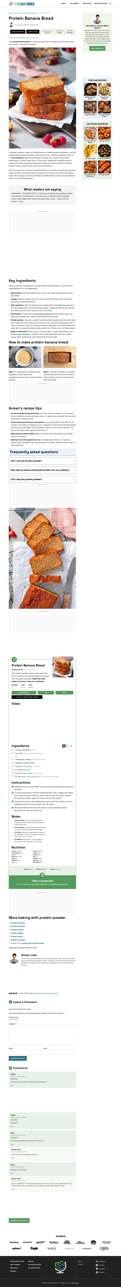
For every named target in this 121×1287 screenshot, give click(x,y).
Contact (80, 1264)
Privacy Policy (75, 1283)
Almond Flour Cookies (104, 97)
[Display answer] (74, 461)
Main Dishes (87, 3)
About (63, 3)
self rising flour (26, 766)
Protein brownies (18, 923)
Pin (46, 692)
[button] (44, 32)
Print (64, 692)
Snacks (31, 1261)
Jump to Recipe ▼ (17, 32)
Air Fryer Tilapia (90, 158)
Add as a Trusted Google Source (27, 697)
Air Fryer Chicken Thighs (104, 115)
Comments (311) (47, 31)
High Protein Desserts (30, 13)
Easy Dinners (15, 1264)
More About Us (97, 48)
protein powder (27, 773)
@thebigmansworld (39, 884)
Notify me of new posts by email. (20, 1009)
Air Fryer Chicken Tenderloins (90, 175)
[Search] (110, 3)
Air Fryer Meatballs (104, 158)
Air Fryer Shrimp (104, 141)
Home (10, 13)
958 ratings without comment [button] (45, 993)
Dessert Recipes (17, 13)
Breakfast (14, 1268)
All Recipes (74, 3)
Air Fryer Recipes (100, 3)
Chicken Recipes (34, 1268)
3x (71, 746)
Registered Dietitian (101, 43)
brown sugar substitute (30, 776)
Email (45, 1048)
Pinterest (102, 1272)
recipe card (32, 288)
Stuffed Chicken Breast (90, 97)
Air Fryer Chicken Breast (90, 141)
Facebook (102, 1269)
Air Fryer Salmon (104, 174)
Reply (12, 1085)
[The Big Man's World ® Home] (22, 3)
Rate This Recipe (24, 692)
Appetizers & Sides (17, 1261)
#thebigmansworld (60, 884)
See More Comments (19, 1220)
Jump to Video (32, 32)
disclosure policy (35, 37)
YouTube (101, 1265)
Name (11, 1048)
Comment (12, 1024)
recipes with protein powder (33, 943)
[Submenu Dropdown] (67, 3)
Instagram (102, 1261)
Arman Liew (19, 25)
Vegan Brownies (90, 115)
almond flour (26, 770)
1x (64, 746)
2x (67, 746)
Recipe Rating (13, 1017)
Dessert (13, 1271)
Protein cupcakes (18, 940)
